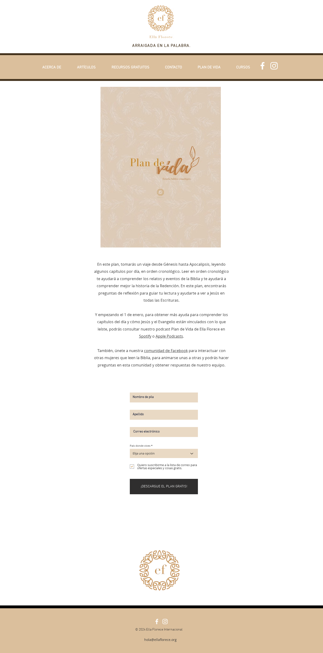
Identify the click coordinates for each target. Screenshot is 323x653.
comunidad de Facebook (166, 350)
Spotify (145, 336)
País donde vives (140, 445)
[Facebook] (262, 66)
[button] (51, 67)
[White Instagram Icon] (274, 66)
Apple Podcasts (169, 336)
